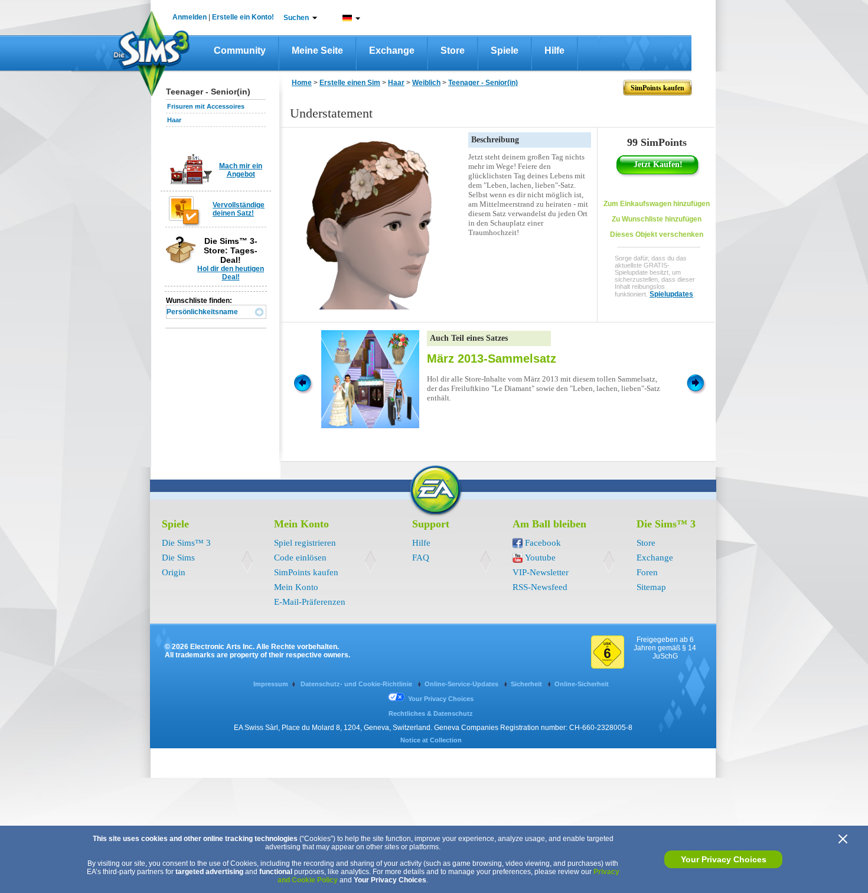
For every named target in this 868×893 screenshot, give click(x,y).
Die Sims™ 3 (186, 542)
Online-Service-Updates (462, 683)
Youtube (540, 557)
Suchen (296, 18)
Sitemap (651, 587)
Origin (173, 572)
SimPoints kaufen (306, 572)
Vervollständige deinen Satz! (239, 209)
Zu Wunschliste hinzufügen (656, 219)
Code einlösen (300, 557)
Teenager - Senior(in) (483, 83)
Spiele (504, 50)
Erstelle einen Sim (349, 83)
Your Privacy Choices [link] (441, 698)
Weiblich (426, 83)
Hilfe (554, 50)
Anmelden (189, 17)
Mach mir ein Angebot (240, 170)
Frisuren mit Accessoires (205, 106)
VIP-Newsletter (541, 572)
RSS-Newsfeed (540, 587)
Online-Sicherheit (581, 683)
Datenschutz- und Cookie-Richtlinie (357, 683)
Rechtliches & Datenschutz (431, 713)
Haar (174, 119)
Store (452, 50)
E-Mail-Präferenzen (309, 602)
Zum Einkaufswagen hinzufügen (656, 204)
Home (302, 83)
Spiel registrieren (305, 542)
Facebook (543, 542)
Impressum (270, 683)
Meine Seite (317, 50)
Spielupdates (671, 294)
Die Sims (178, 557)
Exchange (392, 50)
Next (697, 382)
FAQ (420, 557)
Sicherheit (527, 683)
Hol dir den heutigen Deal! (230, 273)
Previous (302, 382)
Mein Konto (296, 587)
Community (240, 50)
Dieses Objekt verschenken (656, 234)
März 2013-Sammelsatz (491, 358)
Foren (647, 572)
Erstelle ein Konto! (243, 17)
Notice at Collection (431, 740)
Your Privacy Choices (723, 859)
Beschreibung (495, 139)
